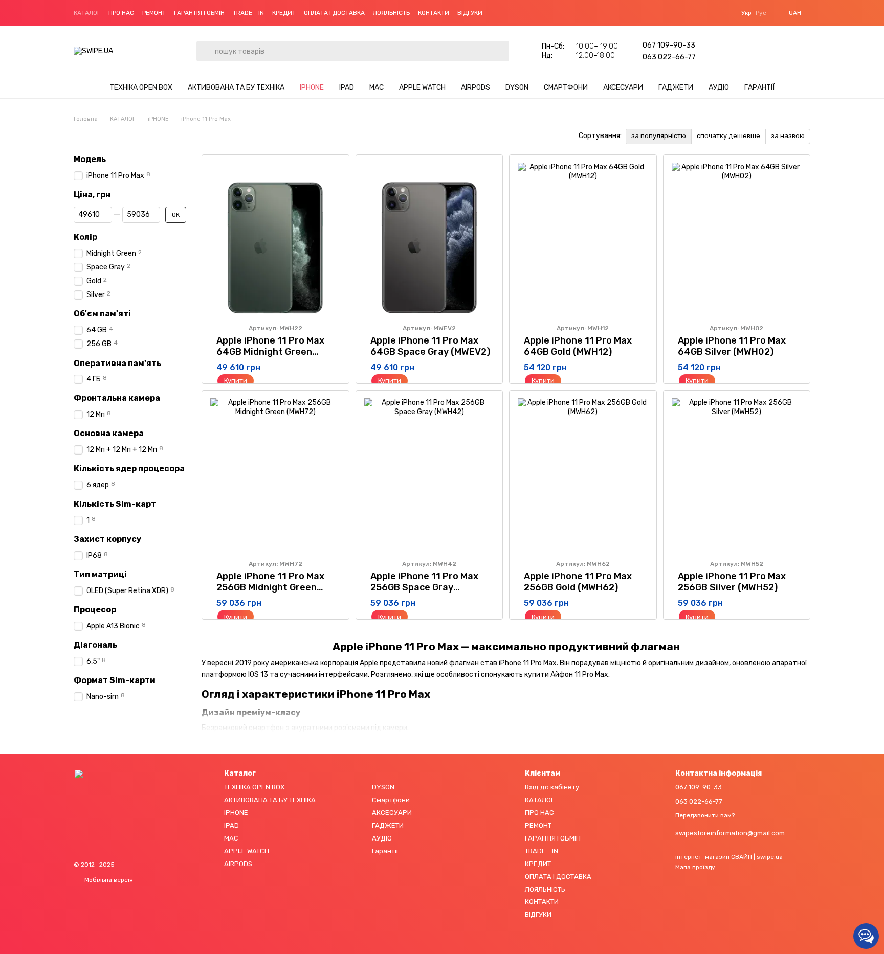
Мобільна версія (108, 879)
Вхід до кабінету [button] (552, 787)
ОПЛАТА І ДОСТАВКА (334, 12)
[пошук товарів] (204, 43)
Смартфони (566, 87)
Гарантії (759, 87)
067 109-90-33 (669, 45)
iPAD (346, 87)
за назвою (788, 136)
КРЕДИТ (284, 12)
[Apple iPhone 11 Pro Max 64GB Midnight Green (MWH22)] (275, 239)
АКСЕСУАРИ (623, 87)
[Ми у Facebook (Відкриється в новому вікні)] (497, 13)
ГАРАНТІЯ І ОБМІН (199, 12)
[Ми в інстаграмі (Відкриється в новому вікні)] (509, 13)
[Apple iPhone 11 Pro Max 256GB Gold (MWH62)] (583, 475)
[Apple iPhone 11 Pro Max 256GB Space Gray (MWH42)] (429, 475)
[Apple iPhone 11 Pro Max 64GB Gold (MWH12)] (583, 239)
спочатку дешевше (728, 136)
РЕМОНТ (154, 12)
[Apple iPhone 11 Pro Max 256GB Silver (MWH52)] (737, 475)
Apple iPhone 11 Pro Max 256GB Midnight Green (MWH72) (270, 587)
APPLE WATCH (422, 87)
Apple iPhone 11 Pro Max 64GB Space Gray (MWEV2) (430, 346)
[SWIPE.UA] (93, 794)
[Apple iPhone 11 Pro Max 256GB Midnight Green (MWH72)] (275, 475)
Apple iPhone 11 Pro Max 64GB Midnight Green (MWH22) (270, 352)
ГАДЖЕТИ (675, 87)
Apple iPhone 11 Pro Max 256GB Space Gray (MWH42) (424, 587)
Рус (761, 13)
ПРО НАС (121, 12)
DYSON (516, 87)
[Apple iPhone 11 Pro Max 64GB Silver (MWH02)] (737, 239)
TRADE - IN (248, 12)
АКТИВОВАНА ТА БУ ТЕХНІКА (236, 87)
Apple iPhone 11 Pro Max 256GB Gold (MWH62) (578, 582)
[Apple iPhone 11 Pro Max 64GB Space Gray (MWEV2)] (429, 239)
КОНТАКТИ (433, 12)
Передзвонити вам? (705, 815)
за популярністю (658, 136)
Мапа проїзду (695, 867)
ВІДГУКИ (469, 12)
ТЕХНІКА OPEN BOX (140, 87)
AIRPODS (475, 87)
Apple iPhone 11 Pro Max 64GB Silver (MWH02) (732, 346)
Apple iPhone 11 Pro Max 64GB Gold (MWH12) (578, 346)
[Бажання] (722, 51)
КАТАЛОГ (87, 12)
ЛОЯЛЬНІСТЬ (391, 12)
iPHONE (312, 87)
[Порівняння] (749, 51)
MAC (376, 87)
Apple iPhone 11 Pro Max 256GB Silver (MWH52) (732, 582)
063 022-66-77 (669, 57)
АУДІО (719, 87)
